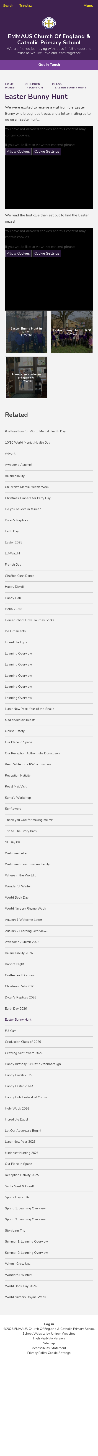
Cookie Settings (46, 151)
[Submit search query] (57, 4)
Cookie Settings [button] (59, 1353)
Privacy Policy (37, 1353)
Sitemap (49, 1343)
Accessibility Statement (49, 1348)
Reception (34, 87)
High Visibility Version (49, 1338)
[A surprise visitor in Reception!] (26, 377)
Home (9, 84)
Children (32, 84)
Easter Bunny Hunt (70, 87)
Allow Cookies (18, 151)
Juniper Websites (63, 1333)
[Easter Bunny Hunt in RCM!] (26, 332)
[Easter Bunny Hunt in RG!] (72, 332)
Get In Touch (49, 64)
